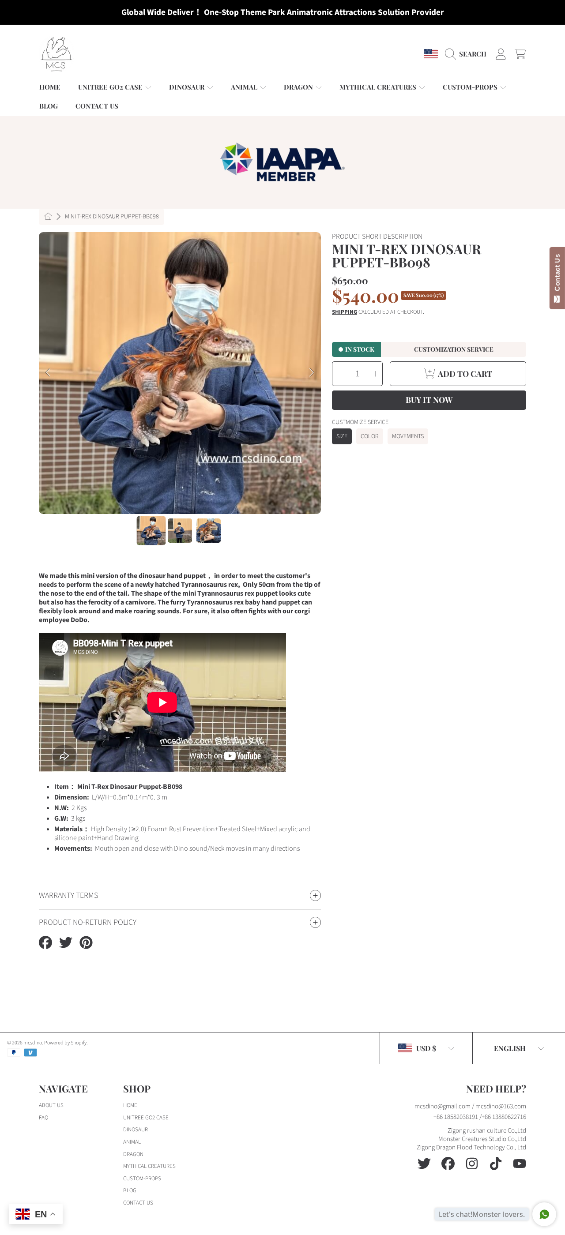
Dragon (299, 87)
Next (311, 373)
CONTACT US (138, 1203)
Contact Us (557, 274)
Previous (48, 373)
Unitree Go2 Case (111, 87)
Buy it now (429, 399)
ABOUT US (51, 1105)
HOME (130, 1105)
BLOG (129, 1190)
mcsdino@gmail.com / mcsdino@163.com (470, 1106)
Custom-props (471, 87)
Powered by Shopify (65, 1043)
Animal (245, 87)
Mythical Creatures (378, 87)
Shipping (344, 312)
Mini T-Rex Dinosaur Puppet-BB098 (112, 217)
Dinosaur (187, 87)
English (510, 1048)
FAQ (43, 1118)
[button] (468, 54)
